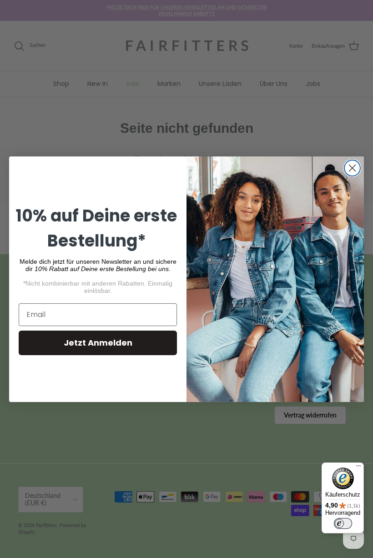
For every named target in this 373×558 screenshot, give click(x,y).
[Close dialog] (352, 168)
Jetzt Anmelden (98, 342)
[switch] (343, 523)
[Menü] (358, 467)
